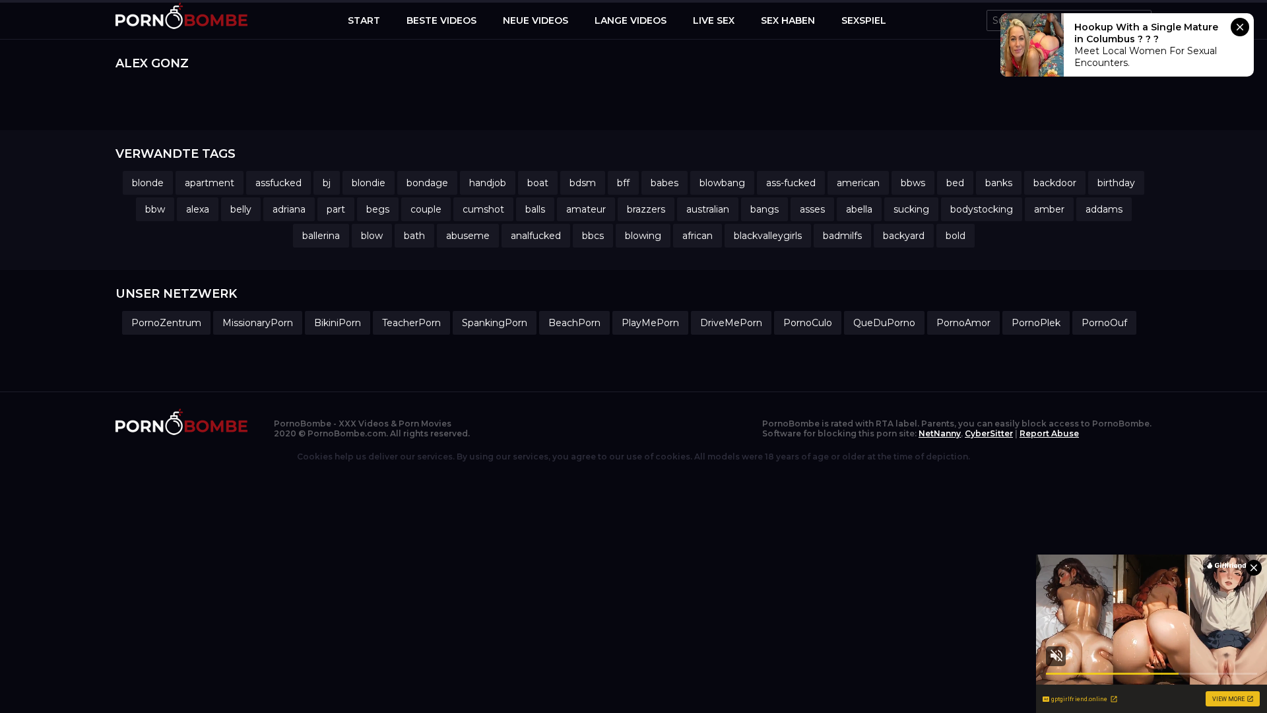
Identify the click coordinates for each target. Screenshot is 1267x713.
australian (707, 209)
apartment (209, 183)
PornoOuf (1104, 323)
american (858, 183)
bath (414, 236)
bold (955, 236)
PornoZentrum (166, 323)
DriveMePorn (731, 323)
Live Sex (713, 20)
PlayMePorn (650, 323)
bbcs (593, 236)
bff (623, 183)
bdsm (582, 183)
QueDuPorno (884, 323)
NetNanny (940, 433)
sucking (911, 209)
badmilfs (842, 236)
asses (812, 209)
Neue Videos (535, 20)
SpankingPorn (494, 323)
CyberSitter (989, 433)
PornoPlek (1036, 323)
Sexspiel (863, 20)
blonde (148, 183)
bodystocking (981, 209)
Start (364, 20)
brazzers (646, 209)
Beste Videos (441, 20)
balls (535, 209)
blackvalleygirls (768, 236)
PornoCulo (807, 323)
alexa (197, 209)
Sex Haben (788, 20)
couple (425, 209)
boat (537, 183)
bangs (764, 209)
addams (1104, 209)
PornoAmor (963, 323)
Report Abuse (1049, 433)
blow (372, 236)
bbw (155, 209)
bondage (427, 183)
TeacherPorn (411, 323)
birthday (1116, 183)
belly (240, 209)
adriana (289, 209)
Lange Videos (630, 20)
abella (859, 209)
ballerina (321, 236)
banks (998, 183)
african (697, 236)
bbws (913, 183)
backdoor (1054, 183)
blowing (643, 236)
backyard (904, 236)
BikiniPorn (337, 323)
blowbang (722, 183)
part (336, 209)
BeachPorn (574, 323)
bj (327, 183)
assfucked (278, 183)
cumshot (483, 209)
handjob (487, 183)
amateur (586, 209)
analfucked (536, 236)
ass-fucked (791, 183)
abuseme (468, 236)
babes (664, 183)
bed (955, 183)
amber (1049, 209)
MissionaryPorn (257, 323)
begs (377, 209)
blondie (368, 183)
